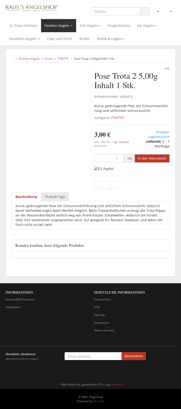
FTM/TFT (117, 117)
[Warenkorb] (168, 11)
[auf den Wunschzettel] (98, 185)
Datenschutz (102, 299)
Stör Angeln (89, 25)
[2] (104, 168)
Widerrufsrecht (104, 330)
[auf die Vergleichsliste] (105, 185)
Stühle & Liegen (109, 38)
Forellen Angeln (57, 25)
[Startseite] (13, 59)
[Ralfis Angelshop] (32, 8)
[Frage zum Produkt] (114, 185)
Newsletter (13, 307)
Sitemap (99, 315)
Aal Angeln (145, 25)
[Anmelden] (155, 11)
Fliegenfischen (118, 25)
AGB (97, 307)
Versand (124, 142)
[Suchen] (144, 11)
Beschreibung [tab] (26, 196)
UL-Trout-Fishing (22, 25)
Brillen (84, 38)
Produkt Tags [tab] (55, 196)
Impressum (101, 323)
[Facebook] (172, 370)
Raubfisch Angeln (23, 38)
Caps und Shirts (59, 38)
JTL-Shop (98, 401)
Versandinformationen (20, 299)
